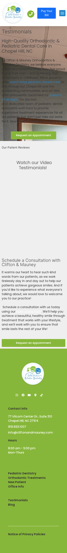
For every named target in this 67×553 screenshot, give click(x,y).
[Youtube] (29, 395)
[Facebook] (23, 395)
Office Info (16, 486)
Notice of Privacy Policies (26, 534)
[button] (62, 13)
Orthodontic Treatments (27, 478)
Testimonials (18, 500)
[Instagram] (16, 395)
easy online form (28, 311)
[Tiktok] (41, 395)
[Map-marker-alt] (35, 395)
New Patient (17, 482)
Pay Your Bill (46, 13)
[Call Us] (30, 14)
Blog (11, 505)
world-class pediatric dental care (35, 82)
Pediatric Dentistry (22, 473)
